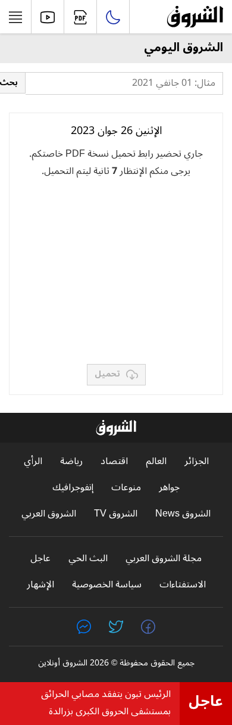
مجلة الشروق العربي (164, 558)
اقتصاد (114, 461)
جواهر (169, 487)
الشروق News (183, 514)
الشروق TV (115, 514)
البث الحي (88, 558)
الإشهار (40, 585)
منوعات (126, 487)
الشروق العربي (48, 514)
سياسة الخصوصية (107, 585)
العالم (156, 461)
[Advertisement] (116, 271)
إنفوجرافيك (72, 487)
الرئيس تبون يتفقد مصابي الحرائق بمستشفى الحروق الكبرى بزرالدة (106, 702)
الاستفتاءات (182, 585)
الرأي (33, 461)
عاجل (40, 558)
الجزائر (196, 461)
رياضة (71, 461)
